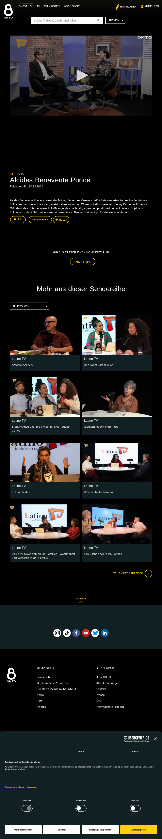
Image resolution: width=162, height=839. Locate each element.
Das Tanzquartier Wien (98, 364)
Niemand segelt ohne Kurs (101, 426)
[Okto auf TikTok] (67, 633)
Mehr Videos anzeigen (128, 573)
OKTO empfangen (108, 683)
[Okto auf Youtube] (86, 633)
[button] (81, 75)
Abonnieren (40, 219)
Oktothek (26, 6)
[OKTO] (8, 15)
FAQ (99, 700)
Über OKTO (103, 677)
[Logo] (145, 37)
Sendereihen (45, 677)
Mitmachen (52, 6)
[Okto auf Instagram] (57, 633)
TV (38, 6)
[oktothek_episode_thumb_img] (45, 335)
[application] (81, 76)
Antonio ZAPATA (22, 364)
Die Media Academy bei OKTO (56, 688)
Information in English (110, 706)
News (40, 694)
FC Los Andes (21, 492)
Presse (100, 694)
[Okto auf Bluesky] (95, 633)
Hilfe (39, 700)
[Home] (11, 682)
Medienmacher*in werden (53, 683)
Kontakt (101, 688)
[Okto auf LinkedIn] (105, 633)
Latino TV (17, 174)
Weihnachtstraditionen (98, 492)
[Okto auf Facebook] (76, 633)
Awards (41, 706)
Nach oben (81, 598)
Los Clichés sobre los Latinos (103, 553)
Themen (114, 20)
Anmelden (82, 262)
